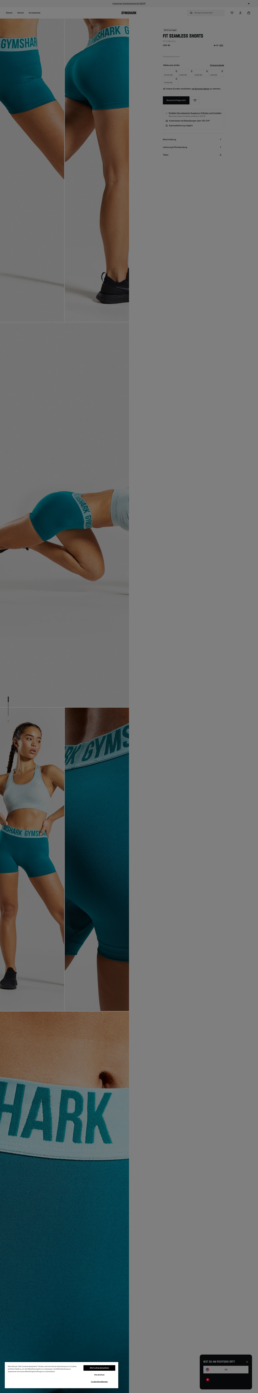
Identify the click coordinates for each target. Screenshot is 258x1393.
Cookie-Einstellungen (99, 1382)
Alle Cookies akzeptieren (99, 1368)
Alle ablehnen (99, 1375)
